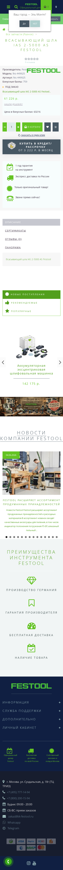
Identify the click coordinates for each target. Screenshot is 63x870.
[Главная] (4, 29)
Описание (13, 222)
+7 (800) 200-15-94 (18, 798)
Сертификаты (15, 230)
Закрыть (54, 18)
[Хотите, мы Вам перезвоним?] (8, 862)
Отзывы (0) (13, 239)
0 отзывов (30, 62)
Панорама (13, 247)
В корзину (33, 126)
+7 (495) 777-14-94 (18, 792)
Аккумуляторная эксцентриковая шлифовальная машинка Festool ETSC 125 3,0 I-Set (31, 371)
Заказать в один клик (33, 135)
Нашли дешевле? (13, 104)
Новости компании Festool (31, 435)
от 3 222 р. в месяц (35, 147)
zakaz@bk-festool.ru (20, 816)
